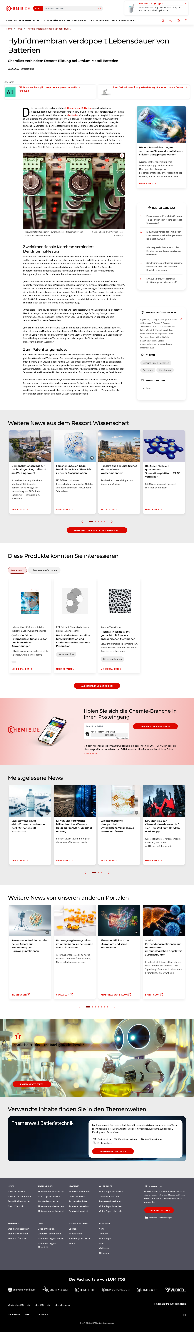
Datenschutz (41, 1314)
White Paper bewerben (110, 1206)
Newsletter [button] (126, 20)
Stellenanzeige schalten (51, 1238)
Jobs (101, 1243)
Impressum (14, 1314)
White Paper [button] (79, 20)
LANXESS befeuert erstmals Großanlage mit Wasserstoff (161, 280)
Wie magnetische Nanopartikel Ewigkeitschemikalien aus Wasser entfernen (164, 251)
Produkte (104, 1233)
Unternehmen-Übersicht (51, 1211)
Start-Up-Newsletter (19, 1201)
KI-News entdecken (32, 1084)
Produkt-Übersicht (78, 1211)
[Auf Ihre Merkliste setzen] (163, 21)
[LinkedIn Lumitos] (184, 1314)
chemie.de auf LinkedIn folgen (160, 1217)
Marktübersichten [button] (58, 20)
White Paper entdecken (111, 1191)
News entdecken (16, 1191)
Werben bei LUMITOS (19, 1304)
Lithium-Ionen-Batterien (78, 108)
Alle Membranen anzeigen (97, 685)
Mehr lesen (91, 753)
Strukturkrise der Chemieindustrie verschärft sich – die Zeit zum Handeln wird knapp (164, 266)
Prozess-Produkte (78, 1201)
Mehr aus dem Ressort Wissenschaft (97, 530)
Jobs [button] (91, 20)
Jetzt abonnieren (159, 1210)
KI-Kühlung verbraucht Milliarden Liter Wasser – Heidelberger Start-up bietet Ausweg (164, 235)
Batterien (73, 115)
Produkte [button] (39, 20)
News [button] (9, 20)
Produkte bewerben (79, 1206)
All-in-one (104, 1253)
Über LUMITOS (42, 1304)
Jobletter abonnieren (49, 1233)
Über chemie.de (62, 1304)
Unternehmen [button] (22, 20)
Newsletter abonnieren (155, 726)
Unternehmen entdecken (51, 1191)
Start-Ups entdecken (49, 1196)
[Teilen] (170, 21)
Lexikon (73, 1228)
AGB (27, 1314)
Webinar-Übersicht (18, 1238)
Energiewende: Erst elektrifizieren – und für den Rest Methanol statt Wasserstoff (164, 220)
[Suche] (100, 8)
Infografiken (75, 1233)
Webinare (104, 1248)
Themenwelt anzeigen (113, 1151)
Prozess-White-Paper (110, 1201)
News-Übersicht (16, 1206)
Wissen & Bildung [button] (106, 20)
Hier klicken (110, 734)
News (101, 1228)
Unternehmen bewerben (51, 1206)
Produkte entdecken (79, 1191)
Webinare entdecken (18, 1228)
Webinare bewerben (18, 1233)
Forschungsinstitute (79, 1238)
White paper (105, 1238)
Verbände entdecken (48, 1201)
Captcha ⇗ (122, 738)
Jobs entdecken (46, 1228)
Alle (37, 8)
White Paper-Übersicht (111, 1211)
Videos (72, 1243)
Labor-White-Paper (109, 1196)
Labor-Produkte (77, 1196)
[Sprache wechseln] (178, 21)
